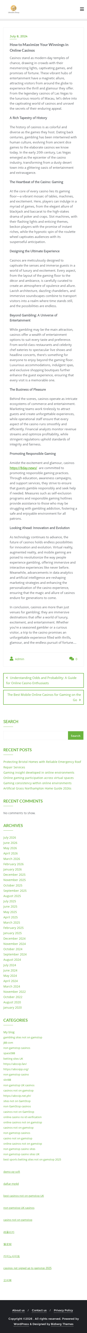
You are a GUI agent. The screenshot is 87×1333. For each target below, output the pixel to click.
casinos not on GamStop (18, 1112)
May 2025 (10, 912)
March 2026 (11, 859)
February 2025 (13, 928)
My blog (9, 1032)
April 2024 (10, 981)
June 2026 (10, 843)
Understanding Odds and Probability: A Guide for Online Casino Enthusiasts (41, 680)
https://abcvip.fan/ (15, 1064)
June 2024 (10, 970)
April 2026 (10, 853)
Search (10, 722)
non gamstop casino (16, 1074)
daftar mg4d (11, 1184)
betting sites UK (13, 1058)
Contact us (39, 1310)
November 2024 (14, 944)
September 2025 (15, 891)
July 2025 (9, 901)
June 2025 (10, 906)
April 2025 (10, 917)
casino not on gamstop (17, 1138)
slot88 (7, 1080)
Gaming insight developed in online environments (38, 772)
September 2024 (15, 954)
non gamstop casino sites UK (21, 1154)
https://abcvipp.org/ (16, 1069)
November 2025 (14, 880)
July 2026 (9, 837)
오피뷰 (7, 1280)
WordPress (21, 1324)
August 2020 (12, 1002)
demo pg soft (11, 1172)
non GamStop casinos (17, 1106)
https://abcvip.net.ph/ (17, 1096)
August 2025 (12, 896)
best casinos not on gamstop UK (23, 1196)
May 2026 (10, 848)
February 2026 (13, 864)
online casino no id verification (22, 1117)
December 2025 (14, 875)
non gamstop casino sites (19, 1149)
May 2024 (10, 976)
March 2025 (11, 922)
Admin (19, 659)
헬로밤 (7, 1244)
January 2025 (12, 933)
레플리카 (8, 1232)
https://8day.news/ (23, 468)
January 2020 (12, 1007)
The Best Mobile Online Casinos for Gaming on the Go (44, 697)
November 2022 (14, 992)
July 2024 (9, 965)
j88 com (8, 1042)
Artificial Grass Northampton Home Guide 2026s (37, 788)
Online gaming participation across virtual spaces (38, 778)
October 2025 (12, 885)
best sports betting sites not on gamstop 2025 (32, 1159)
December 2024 (14, 938)
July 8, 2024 (18, 36)
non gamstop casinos (16, 1048)
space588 (9, 1053)
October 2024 (12, 949)
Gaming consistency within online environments (37, 783)
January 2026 (12, 869)
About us (18, 1310)
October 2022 (12, 997)
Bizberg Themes (62, 1324)
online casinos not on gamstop (22, 1122)
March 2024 (11, 986)
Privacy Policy (63, 1310)
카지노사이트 (11, 1256)
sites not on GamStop (17, 1101)
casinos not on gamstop (18, 1090)
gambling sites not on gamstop (22, 1037)
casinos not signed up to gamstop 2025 (27, 1268)
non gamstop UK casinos (18, 1085)
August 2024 (12, 960)
